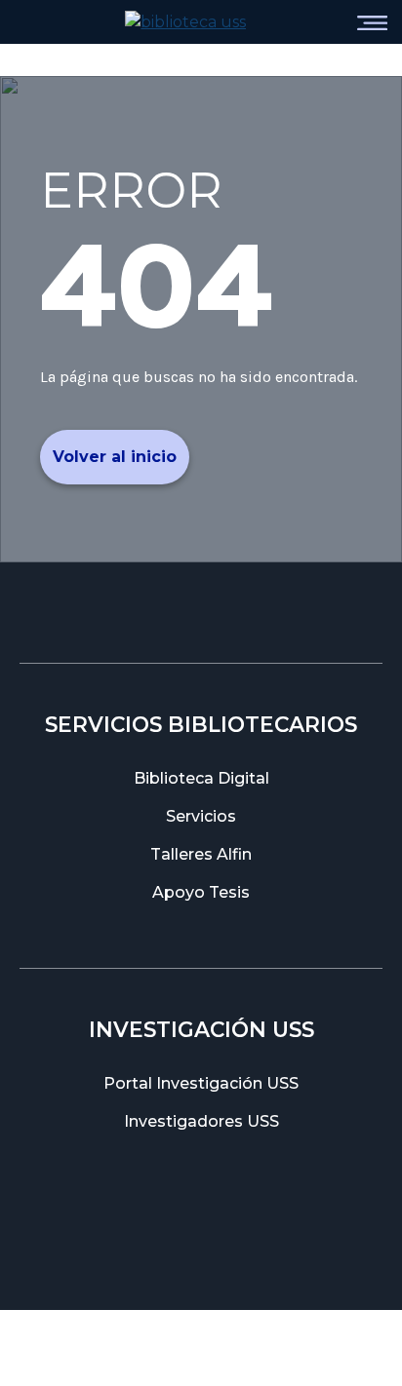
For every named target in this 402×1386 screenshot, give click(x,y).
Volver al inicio (115, 456)
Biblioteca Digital (201, 778)
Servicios (201, 816)
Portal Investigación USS (201, 1083)
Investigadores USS (201, 1121)
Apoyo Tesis (201, 892)
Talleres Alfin (201, 854)
